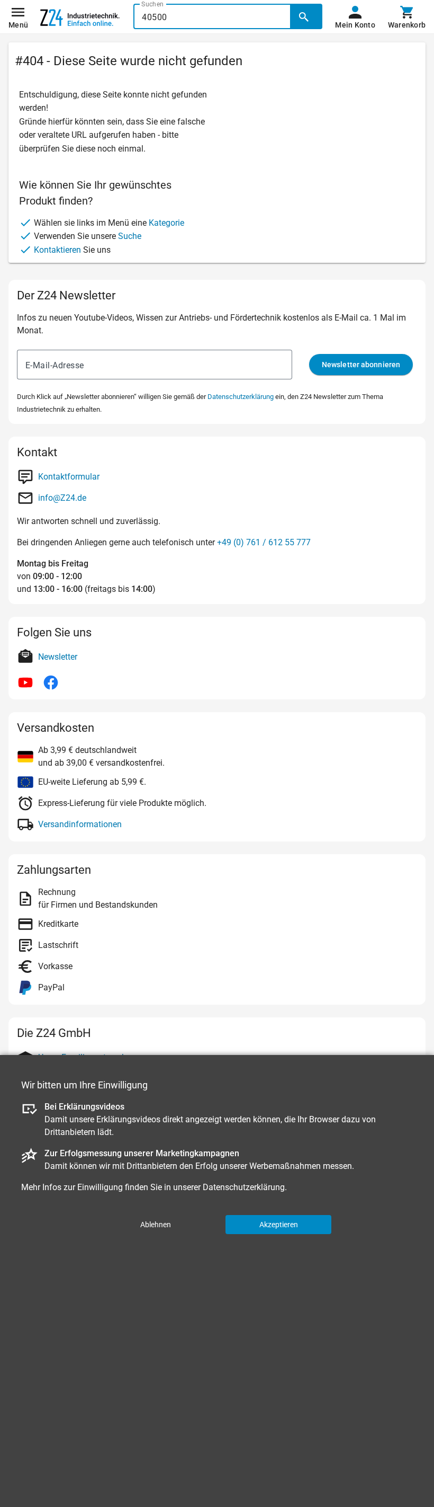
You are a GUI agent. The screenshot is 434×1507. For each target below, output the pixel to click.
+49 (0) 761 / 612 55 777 (264, 542)
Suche (129, 236)
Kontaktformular (69, 477)
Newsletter (57, 657)
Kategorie (166, 223)
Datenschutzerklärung (240, 397)
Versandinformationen (80, 824)
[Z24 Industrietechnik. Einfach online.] (80, 17)
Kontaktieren (57, 250)
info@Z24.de (62, 498)
